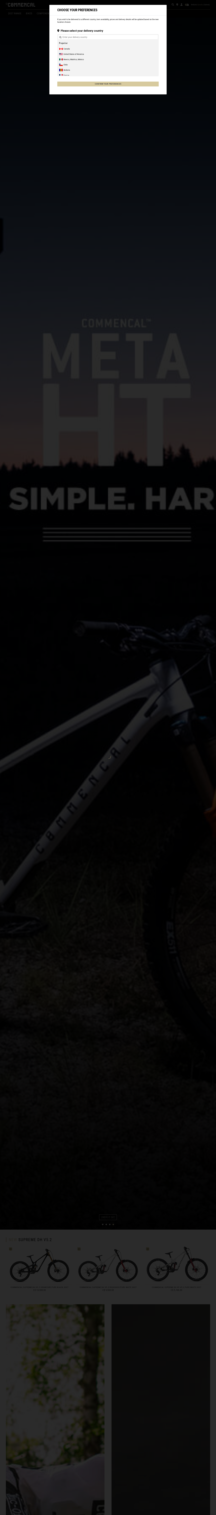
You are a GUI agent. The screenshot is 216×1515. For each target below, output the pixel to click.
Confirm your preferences (108, 84)
